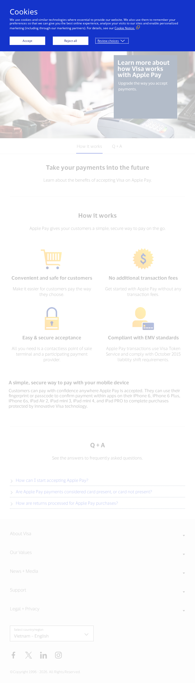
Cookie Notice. (125, 28)
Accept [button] (27, 41)
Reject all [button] (70, 41)
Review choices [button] (108, 41)
